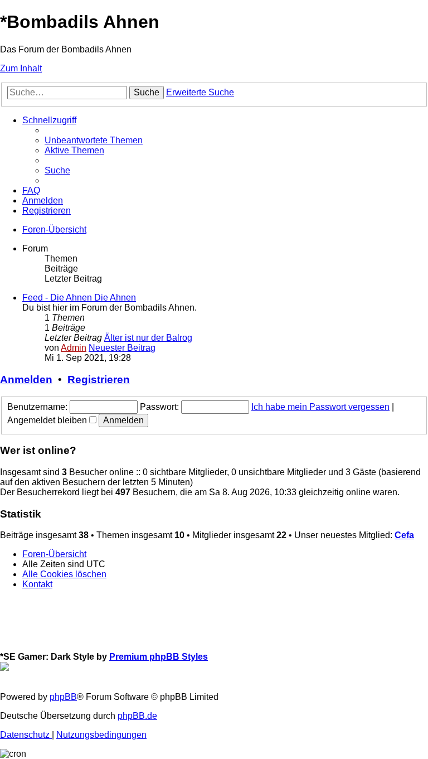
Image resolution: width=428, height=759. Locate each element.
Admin (73, 347)
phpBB (63, 697)
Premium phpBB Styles (158, 656)
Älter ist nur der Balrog (148, 337)
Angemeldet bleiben (48, 420)
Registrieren (98, 379)
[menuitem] (94, 140)
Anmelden (26, 379)
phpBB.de (137, 716)
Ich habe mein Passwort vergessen (320, 407)
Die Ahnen (115, 297)
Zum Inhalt (21, 68)
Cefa (404, 535)
